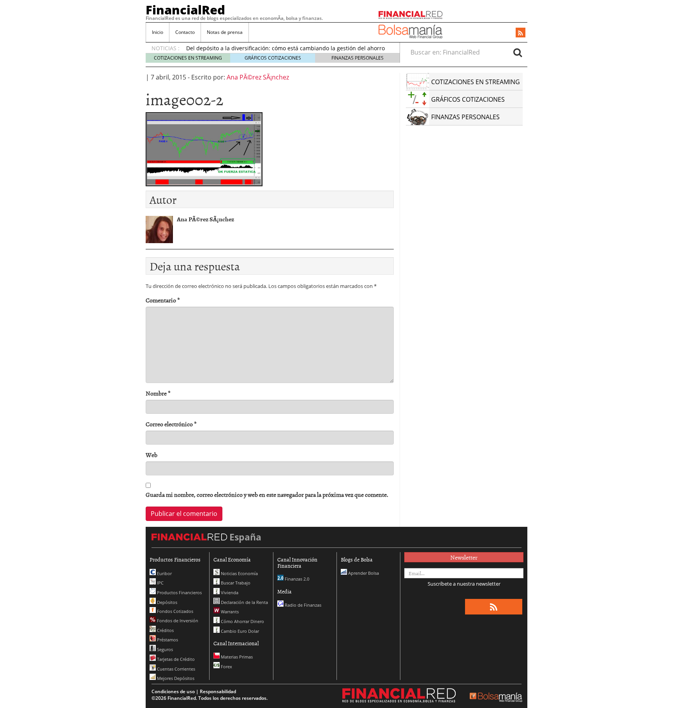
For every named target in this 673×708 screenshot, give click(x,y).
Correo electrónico (171, 424)
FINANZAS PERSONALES (357, 58)
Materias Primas (236, 657)
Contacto (185, 32)
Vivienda (229, 592)
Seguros (164, 649)
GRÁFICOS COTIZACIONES (273, 58)
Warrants (229, 611)
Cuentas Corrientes (175, 669)
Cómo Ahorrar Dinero (242, 621)
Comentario (163, 300)
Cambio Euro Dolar (239, 631)
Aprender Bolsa (363, 573)
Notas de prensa (225, 32)
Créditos (165, 630)
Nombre (158, 393)
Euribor (164, 573)
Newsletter (463, 557)
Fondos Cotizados (174, 611)
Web (151, 454)
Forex (226, 666)
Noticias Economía (239, 573)
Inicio (157, 32)
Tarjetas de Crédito (175, 659)
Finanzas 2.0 (296, 579)
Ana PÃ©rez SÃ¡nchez (258, 77)
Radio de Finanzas (302, 605)
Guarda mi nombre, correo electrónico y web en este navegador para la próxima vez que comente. (267, 494)
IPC (160, 583)
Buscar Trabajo (235, 583)
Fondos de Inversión (177, 620)
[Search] (517, 52)
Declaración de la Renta (244, 602)
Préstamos (167, 640)
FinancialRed (185, 10)
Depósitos (166, 602)
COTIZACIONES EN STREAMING (188, 58)
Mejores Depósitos (175, 678)
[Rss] (520, 33)
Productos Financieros (179, 592)
